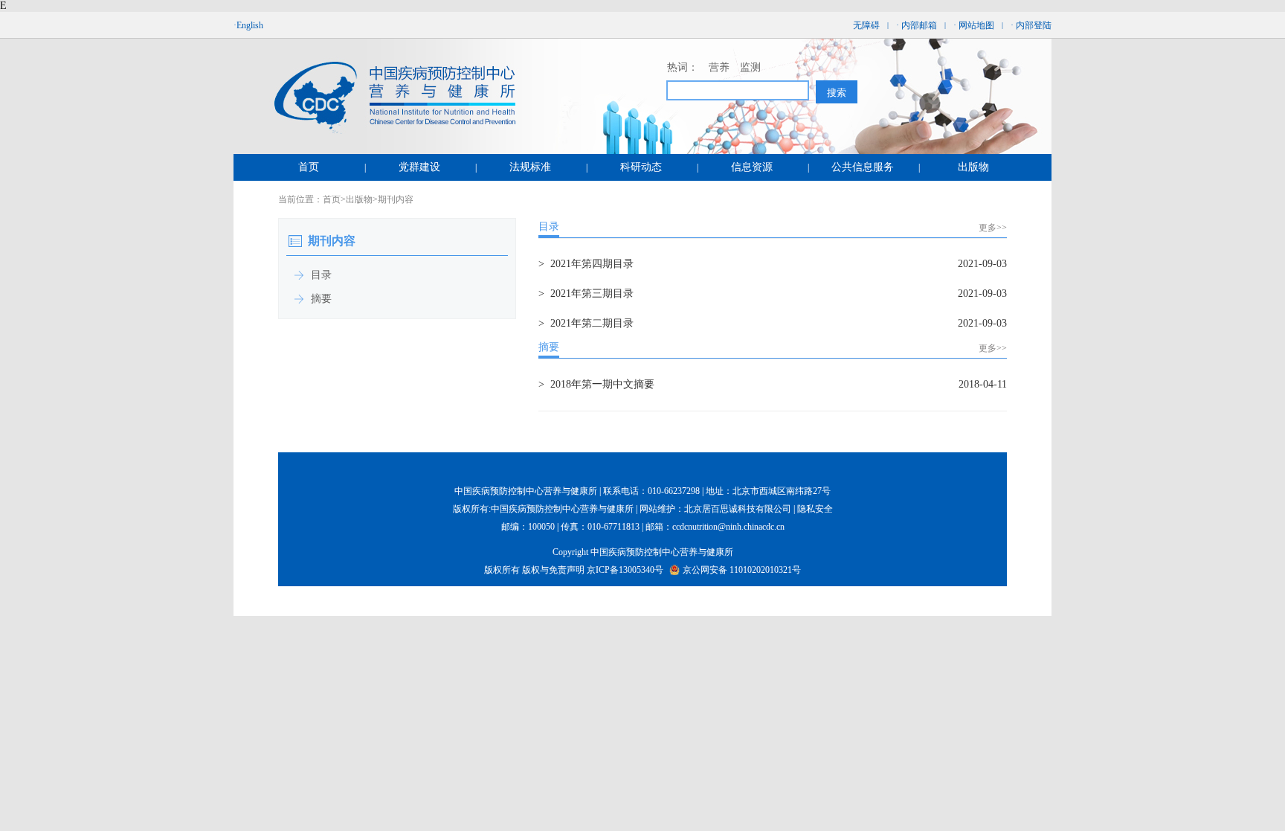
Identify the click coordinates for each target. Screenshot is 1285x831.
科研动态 (641, 167)
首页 (308, 167)
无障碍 (866, 25)
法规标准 (530, 167)
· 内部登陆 (1031, 25)
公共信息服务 (862, 167)
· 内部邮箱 (916, 25)
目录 (548, 226)
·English (248, 25)
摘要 (548, 347)
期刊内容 (395, 199)
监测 (750, 67)
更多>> (993, 227)
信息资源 (752, 167)
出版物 (973, 167)
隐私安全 (815, 509)
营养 (719, 67)
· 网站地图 (973, 25)
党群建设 (419, 167)
